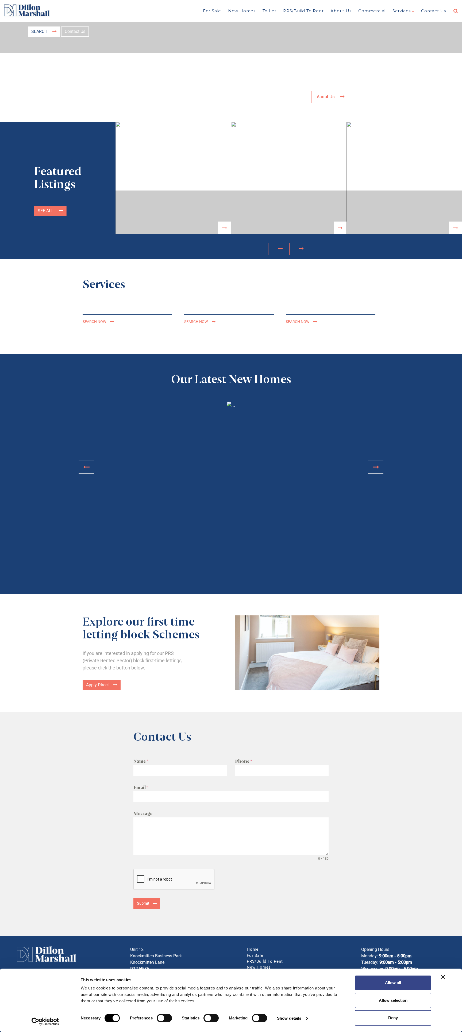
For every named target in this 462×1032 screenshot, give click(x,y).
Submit (143, 903)
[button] (278, 249)
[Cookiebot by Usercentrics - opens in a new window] (45, 1022)
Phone (243, 761)
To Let (269, 10)
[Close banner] (443, 977)
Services (401, 10)
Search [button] (39, 31)
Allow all (393, 982)
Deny (393, 1017)
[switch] (164, 1018)
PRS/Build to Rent (303, 10)
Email (140, 787)
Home (253, 949)
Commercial (372, 10)
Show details (289, 1018)
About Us (340, 10)
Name (140, 761)
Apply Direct (97, 684)
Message (142, 813)
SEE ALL (46, 210)
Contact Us (433, 10)
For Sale (212, 10)
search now (94, 321)
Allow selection (393, 1000)
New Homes (242, 10)
